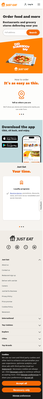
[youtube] (34, 249)
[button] (9, 4)
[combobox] (14, 32)
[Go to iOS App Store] (10, 138)
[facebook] (8, 249)
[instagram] (17, 249)
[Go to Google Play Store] (10, 145)
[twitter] (25, 249)
